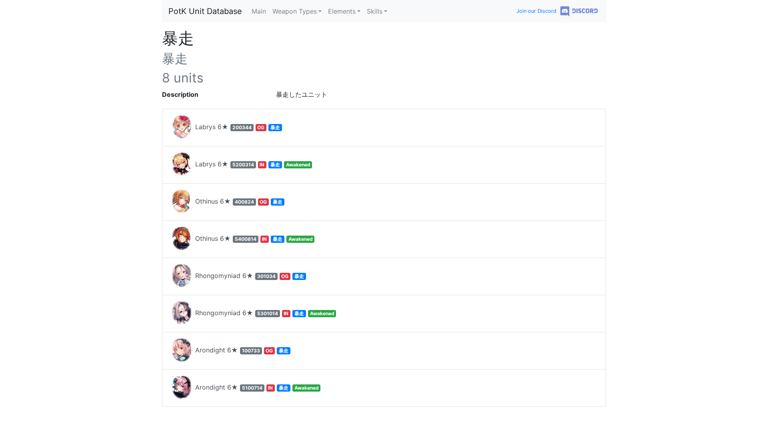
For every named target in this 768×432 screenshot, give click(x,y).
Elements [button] (342, 11)
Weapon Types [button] (294, 11)
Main (259, 11)
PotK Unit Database (205, 11)
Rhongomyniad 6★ (248, 276)
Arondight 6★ (240, 350)
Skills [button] (374, 11)
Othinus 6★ (237, 201)
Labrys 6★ (236, 127)
